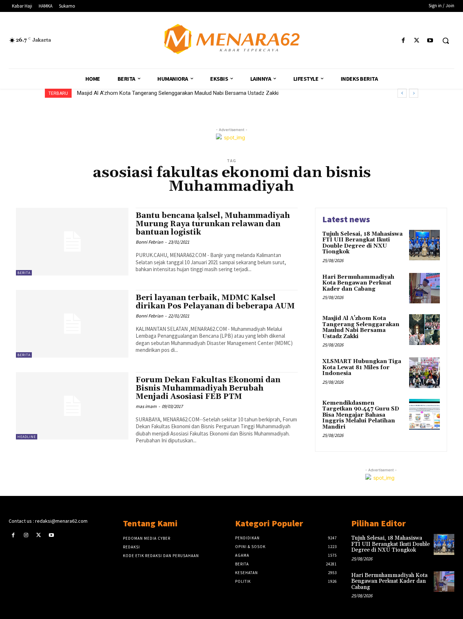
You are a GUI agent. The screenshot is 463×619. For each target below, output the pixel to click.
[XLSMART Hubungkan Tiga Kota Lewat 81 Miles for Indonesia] (424, 372)
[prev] (402, 93)
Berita (23, 272)
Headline (26, 436)
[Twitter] (417, 41)
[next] (413, 93)
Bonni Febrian (149, 242)
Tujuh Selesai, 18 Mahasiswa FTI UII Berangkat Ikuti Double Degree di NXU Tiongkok (362, 243)
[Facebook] (403, 41)
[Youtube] (430, 41)
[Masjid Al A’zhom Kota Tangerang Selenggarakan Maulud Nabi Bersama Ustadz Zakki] (424, 329)
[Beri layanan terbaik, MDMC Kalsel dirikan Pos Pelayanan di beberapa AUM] (72, 324)
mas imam (146, 406)
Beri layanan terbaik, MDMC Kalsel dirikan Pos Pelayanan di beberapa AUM (215, 302)
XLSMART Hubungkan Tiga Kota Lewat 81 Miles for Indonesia (361, 367)
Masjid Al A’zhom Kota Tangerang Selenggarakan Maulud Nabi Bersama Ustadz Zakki (178, 93)
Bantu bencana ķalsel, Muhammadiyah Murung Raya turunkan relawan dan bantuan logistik (213, 224)
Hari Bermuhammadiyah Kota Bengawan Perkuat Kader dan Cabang (358, 283)
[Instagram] (25, 535)
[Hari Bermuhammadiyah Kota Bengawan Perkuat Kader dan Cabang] (424, 288)
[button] (445, 40)
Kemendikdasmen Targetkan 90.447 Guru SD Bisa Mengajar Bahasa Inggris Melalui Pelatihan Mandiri (360, 415)
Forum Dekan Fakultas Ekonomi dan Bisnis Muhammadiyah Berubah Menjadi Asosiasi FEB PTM (208, 388)
